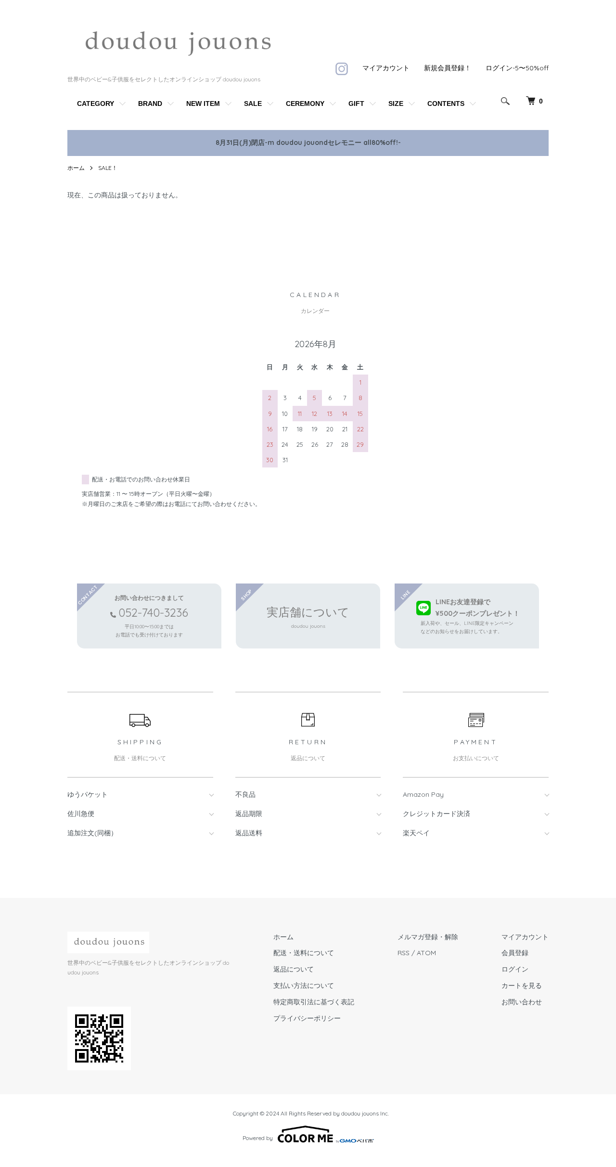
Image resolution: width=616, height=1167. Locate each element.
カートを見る (521, 985)
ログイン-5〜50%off (517, 68)
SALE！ (107, 167)
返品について (293, 969)
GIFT (356, 103)
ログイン (514, 969)
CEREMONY (305, 103)
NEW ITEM (203, 103)
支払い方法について (303, 985)
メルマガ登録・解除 (428, 937)
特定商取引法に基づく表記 (313, 1002)
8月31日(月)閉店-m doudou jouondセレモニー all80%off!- (308, 142)
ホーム (76, 167)
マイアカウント (386, 68)
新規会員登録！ (447, 68)
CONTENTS (445, 103)
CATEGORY (95, 103)
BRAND (150, 103)
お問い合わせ (521, 1002)
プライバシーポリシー (307, 1018)
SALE (253, 103)
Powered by (258, 1137)
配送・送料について (303, 952)
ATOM (426, 952)
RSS (404, 952)
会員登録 (514, 952)
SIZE (395, 103)
